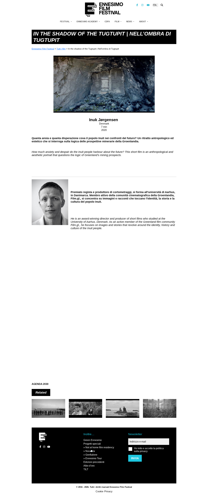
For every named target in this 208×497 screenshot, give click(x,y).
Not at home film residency (99, 447)
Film (117, 21)
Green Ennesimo (92, 440)
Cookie (99, 491)
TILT (85, 469)
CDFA (107, 21)
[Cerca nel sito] (162, 5)
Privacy (108, 491)
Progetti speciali (92, 443)
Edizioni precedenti (93, 462)
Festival (65, 21)
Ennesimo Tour (93, 458)
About (142, 21)
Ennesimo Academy (87, 21)
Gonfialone (91, 454)
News (129, 21)
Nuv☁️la (90, 451)
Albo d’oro (89, 465)
